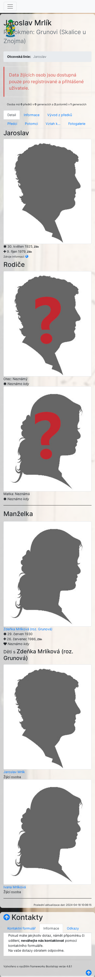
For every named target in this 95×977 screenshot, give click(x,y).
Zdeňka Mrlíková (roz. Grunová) (27, 629)
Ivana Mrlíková (14, 887)
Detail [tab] (11, 115)
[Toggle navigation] (10, 6)
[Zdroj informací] (26, 256)
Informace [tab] (31, 115)
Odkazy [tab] (73, 928)
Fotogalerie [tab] (76, 124)
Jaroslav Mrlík (14, 772)
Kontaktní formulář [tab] (21, 928)
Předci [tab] (12, 124)
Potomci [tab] (31, 124)
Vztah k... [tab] (53, 124)
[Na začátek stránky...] (6, 917)
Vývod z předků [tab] (59, 115)
